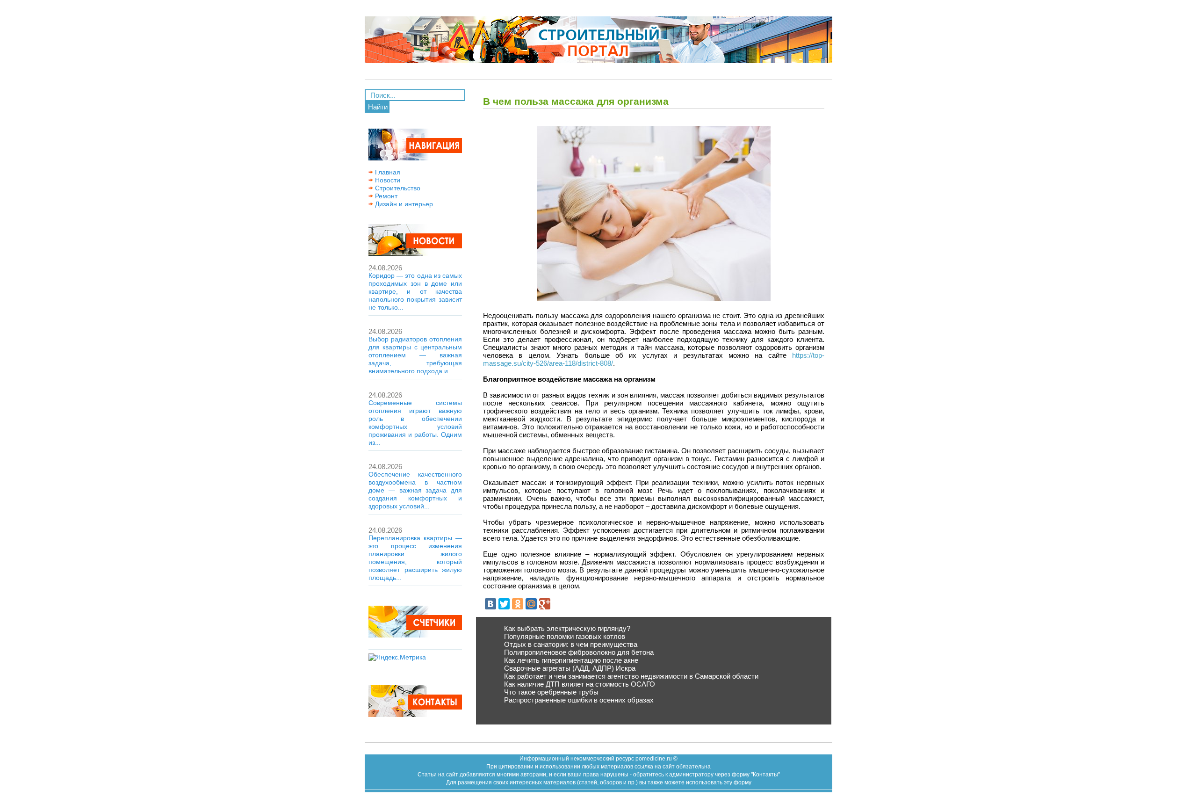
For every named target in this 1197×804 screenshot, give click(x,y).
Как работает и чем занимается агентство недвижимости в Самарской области (631, 676)
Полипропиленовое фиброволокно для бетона (579, 652)
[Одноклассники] (517, 603)
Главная (386, 172)
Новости (386, 180)
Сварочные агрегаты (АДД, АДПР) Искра (569, 668)
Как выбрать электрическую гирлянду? (567, 628)
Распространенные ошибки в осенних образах (579, 700)
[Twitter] (504, 603)
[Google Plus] (544, 603)
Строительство (396, 188)
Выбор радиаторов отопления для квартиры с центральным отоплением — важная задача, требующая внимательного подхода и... (415, 355)
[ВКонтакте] (490, 603)
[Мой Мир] (531, 603)
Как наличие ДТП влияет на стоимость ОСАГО (579, 684)
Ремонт (385, 196)
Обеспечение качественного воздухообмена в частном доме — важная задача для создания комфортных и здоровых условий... (415, 490)
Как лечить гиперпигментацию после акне (571, 660)
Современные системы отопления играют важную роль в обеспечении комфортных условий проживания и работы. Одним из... (415, 422)
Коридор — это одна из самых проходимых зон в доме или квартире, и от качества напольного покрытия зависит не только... (415, 291)
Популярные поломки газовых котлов (564, 636)
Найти (378, 107)
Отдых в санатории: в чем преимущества (570, 644)
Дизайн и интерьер (403, 204)
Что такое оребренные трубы (551, 692)
